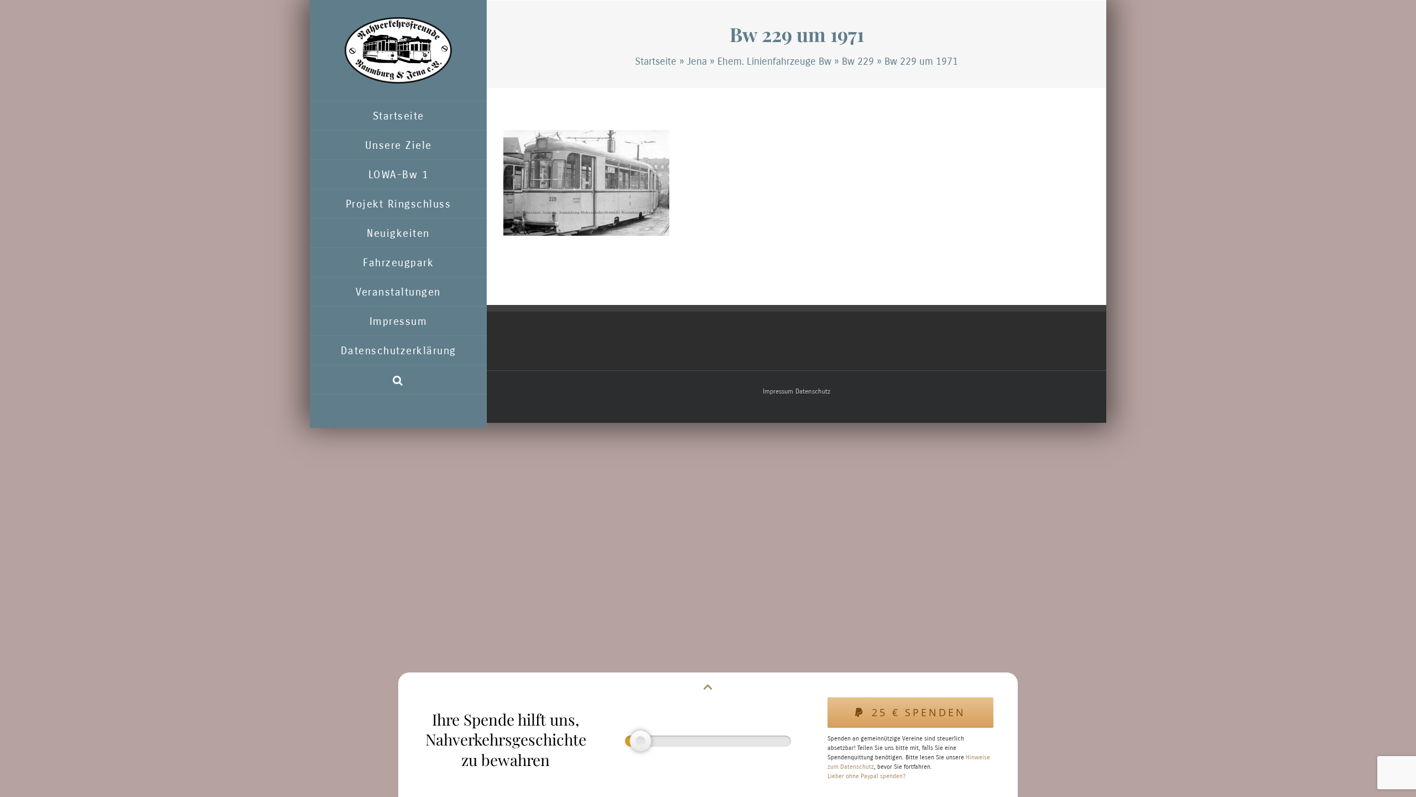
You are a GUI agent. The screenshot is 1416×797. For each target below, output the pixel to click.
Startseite (655, 61)
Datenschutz (812, 391)
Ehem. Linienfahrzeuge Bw (774, 61)
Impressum (778, 391)
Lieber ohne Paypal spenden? (866, 776)
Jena (697, 61)
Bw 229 (858, 61)
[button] (398, 380)
